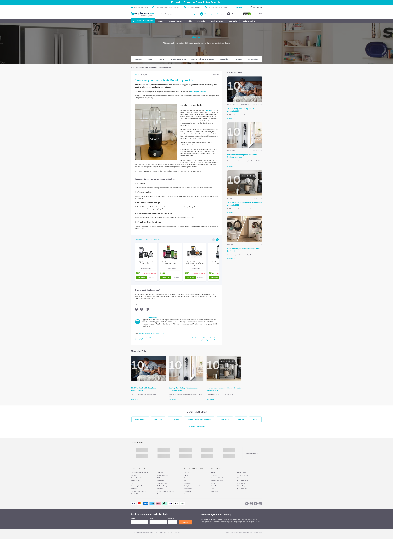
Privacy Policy (187, 488)
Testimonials (187, 483)
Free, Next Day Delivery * (141, 7)
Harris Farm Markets (217, 480)
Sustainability (187, 491)
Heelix (213, 483)
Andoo (213, 472)
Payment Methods (136, 478)
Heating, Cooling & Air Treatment (202, 59)
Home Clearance (216, 486)
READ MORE (231, 118)
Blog (137, 67)
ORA (212, 488)
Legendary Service (142, 472)
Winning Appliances (242, 480)
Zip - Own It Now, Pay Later (138, 491)
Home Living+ (224, 59)
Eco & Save (238, 59)
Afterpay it (134, 488)
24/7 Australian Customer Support (217, 7)
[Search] (194, 14)
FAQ (132, 483)
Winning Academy (242, 478)
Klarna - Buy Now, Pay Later (139, 486)
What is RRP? (134, 494)
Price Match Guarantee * (194, 7)
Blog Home (138, 59)
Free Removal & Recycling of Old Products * (168, 7)
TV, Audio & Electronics (178, 59)
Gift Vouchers (161, 478)
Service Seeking (241, 472)
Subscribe (185, 522)
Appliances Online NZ (217, 478)
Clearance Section (162, 483)
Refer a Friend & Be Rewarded (165, 491)
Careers (186, 475)
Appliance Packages (162, 486)
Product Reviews (135, 480)
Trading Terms (188, 486)
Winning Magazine (242, 486)
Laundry (151, 59)
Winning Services (242, 488)
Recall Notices (188, 494)
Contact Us (160, 472)
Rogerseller (214, 491)
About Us (239, 7)
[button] (233, 14)
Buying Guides (135, 475)
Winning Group (241, 483)
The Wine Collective (242, 475)
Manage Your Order (162, 475)
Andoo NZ (214, 475)
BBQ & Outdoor (252, 59)
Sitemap (159, 494)
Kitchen (161, 59)
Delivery (133, 472)
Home (132, 67)
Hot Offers (160, 488)
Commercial (187, 478)
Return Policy (197, 486)
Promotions (160, 480)
